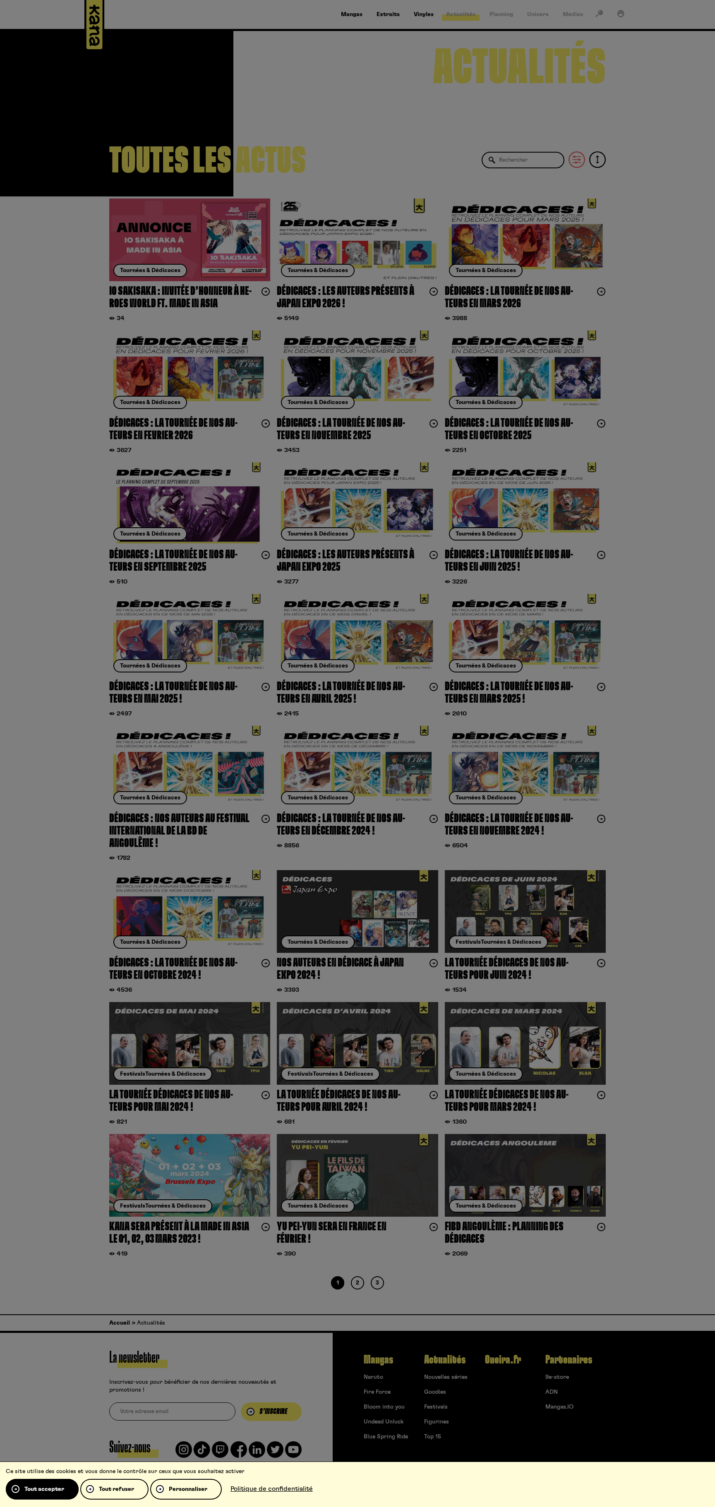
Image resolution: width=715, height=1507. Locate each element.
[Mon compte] (621, 15)
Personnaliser (188, 1489)
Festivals (436, 1407)
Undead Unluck (383, 1422)
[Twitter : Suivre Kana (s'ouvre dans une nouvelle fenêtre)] (275, 1453)
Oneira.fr (503, 1360)
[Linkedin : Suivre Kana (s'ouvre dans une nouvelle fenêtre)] (257, 1453)
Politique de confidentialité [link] (271, 1488)
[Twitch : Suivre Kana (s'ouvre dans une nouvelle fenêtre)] (220, 1453)
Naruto (373, 1377)
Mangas (378, 1360)
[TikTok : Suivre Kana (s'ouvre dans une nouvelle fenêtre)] (202, 1453)
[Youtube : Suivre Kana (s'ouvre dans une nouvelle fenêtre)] (293, 1453)
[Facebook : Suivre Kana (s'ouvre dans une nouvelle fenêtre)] (238, 1453)
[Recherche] (599, 15)
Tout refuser (116, 1489)
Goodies (435, 1392)
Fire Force (377, 1392)
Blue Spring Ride (386, 1437)
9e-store (557, 1377)
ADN (551, 1392)
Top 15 (432, 1437)
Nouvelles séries (446, 1377)
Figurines (436, 1422)
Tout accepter (44, 1489)
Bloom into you (384, 1407)
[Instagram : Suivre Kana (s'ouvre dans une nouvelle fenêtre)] (183, 1453)
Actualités (444, 1360)
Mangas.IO (559, 1407)
